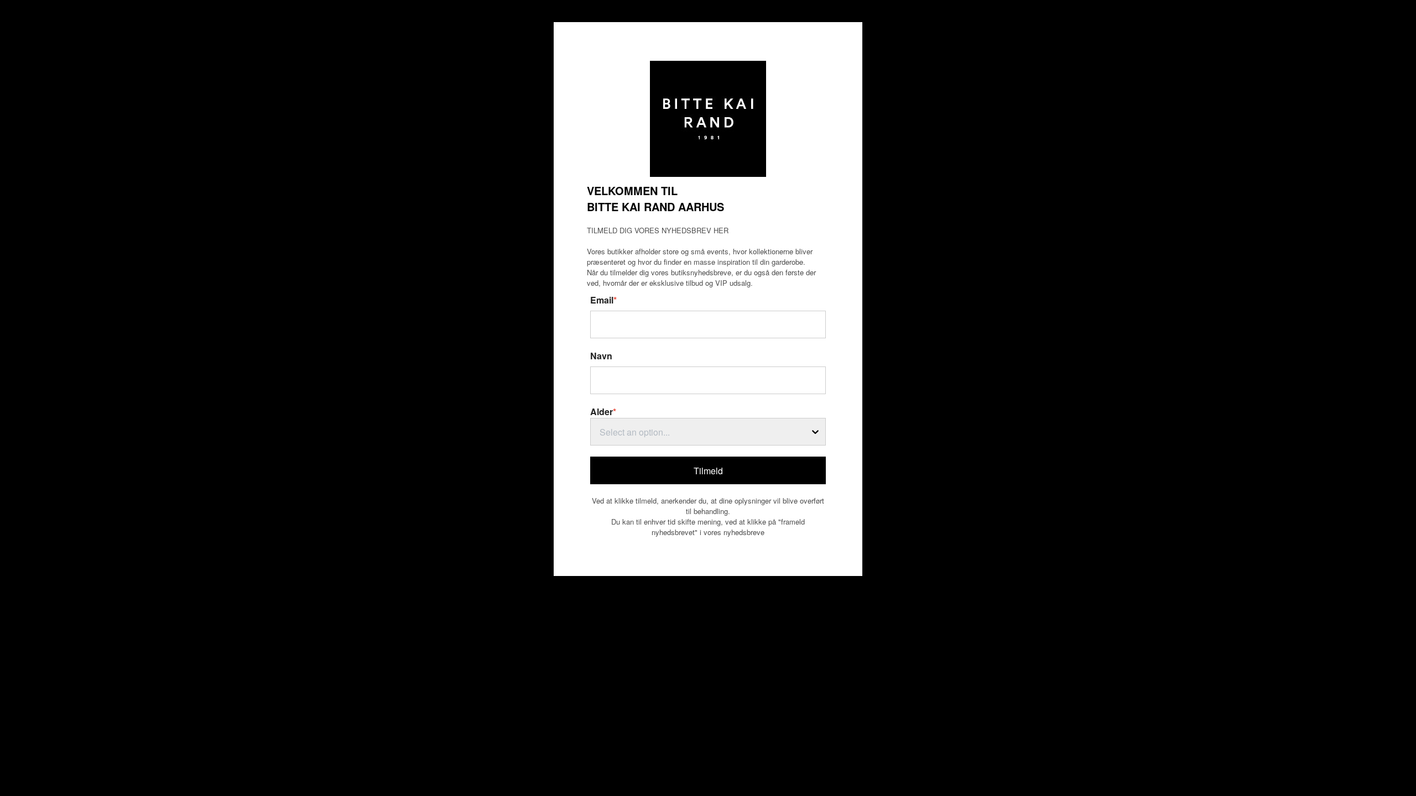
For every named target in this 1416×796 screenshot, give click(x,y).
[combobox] (708, 432)
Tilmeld (708, 470)
